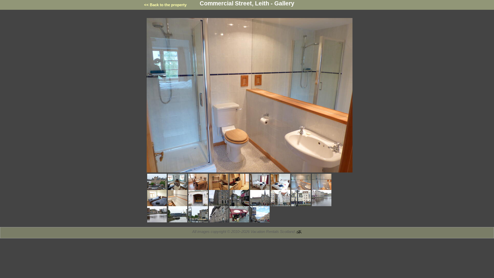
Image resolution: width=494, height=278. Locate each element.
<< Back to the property (165, 5)
